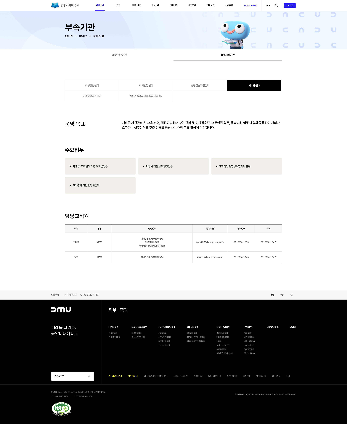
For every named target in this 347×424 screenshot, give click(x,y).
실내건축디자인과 (222, 345)
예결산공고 (198, 376)
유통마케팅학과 (250, 341)
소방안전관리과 (164, 345)
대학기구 (83, 36)
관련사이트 (59, 376)
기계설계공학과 (114, 337)
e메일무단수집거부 (181, 376)
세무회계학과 (249, 337)
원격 (288, 376)
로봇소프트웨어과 (138, 337)
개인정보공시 (133, 376)
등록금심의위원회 (214, 376)
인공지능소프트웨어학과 (196, 341)
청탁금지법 (276, 376)
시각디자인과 (221, 349)
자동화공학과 (137, 333)
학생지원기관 (228, 55)
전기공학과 (162, 333)
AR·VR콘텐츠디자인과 (224, 353)
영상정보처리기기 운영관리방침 (155, 376)
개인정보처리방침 (115, 376)
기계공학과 (113, 333)
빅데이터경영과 (250, 353)
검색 (279, 5)
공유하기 (291, 295)
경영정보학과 (249, 349)
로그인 (289, 5)
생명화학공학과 (222, 333)
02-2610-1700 (61, 397)
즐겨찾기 (282, 295)
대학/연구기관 (119, 55)
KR (267, 5)
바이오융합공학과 (222, 337)
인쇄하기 (272, 295)
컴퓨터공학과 (192, 333)
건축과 (218, 341)
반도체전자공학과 (164, 337)
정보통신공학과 (164, 341)
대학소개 (69, 36)
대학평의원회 (232, 376)
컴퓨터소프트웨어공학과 (196, 337)
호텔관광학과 (249, 345)
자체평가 (246, 376)
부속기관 (97, 36)
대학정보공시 (261, 376)
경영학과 (247, 333)
